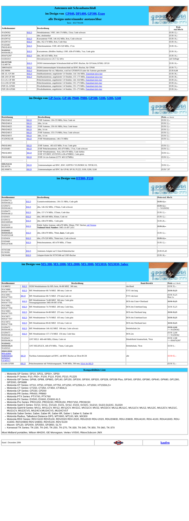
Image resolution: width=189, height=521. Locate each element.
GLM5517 (6, 360)
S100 (102, 98)
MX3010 (100, 264)
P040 (75, 98)
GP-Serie (54, 98)
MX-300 (46, 264)
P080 (83, 98)
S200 (110, 98)
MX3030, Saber (118, 264)
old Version (91, 225)
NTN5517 (6, 358)
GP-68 (66, 98)
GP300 (92, 13)
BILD (29, 32)
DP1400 (81, 13)
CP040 (69, 13)
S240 (118, 98)
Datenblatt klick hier (94, 74)
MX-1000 (59, 264)
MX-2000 (73, 264)
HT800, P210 (84, 178)
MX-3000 (87, 264)
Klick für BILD (87, 363)
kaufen (165, 442)
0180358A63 (7, 356)
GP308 (92, 98)
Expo (101, 13)
